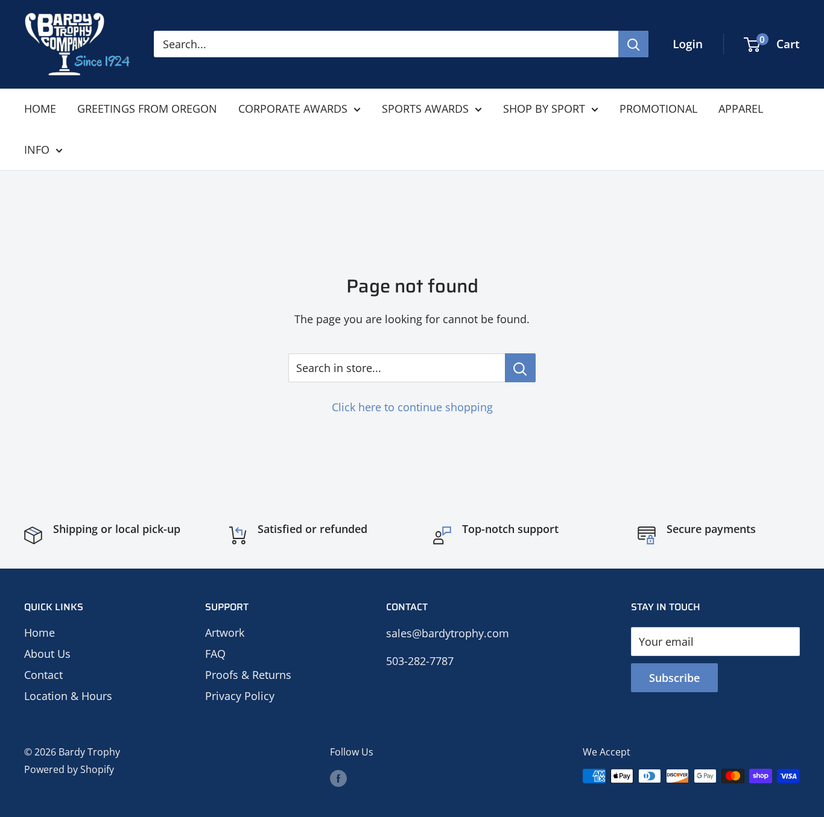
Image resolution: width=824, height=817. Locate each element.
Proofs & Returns (248, 674)
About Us (47, 653)
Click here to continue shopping (412, 407)
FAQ (215, 653)
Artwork (224, 632)
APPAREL (740, 108)
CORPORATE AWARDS (292, 108)
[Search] (633, 44)
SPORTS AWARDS (425, 108)
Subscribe (674, 677)
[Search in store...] (520, 367)
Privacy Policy (239, 696)
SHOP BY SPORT (544, 108)
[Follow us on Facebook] (338, 778)
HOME (40, 108)
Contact (43, 674)
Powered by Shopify (69, 769)
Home (39, 632)
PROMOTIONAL (658, 108)
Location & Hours (68, 696)
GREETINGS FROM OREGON (147, 108)
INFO (36, 149)
